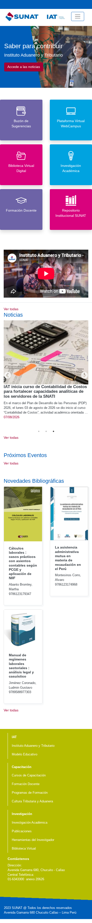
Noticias (56, 4)
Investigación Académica (29, 822)
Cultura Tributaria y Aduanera (32, 801)
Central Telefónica (88, 4)
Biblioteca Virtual (24, 848)
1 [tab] (38, 431)
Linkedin (25, 890)
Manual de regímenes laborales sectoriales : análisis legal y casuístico (21, 665)
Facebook (80, 4)
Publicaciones (22, 831)
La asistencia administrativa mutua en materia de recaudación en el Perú (68, 558)
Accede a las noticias (23, 67)
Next (82, 374)
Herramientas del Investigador (33, 840)
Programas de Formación (30, 792)
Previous (6, 374)
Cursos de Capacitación (29, 775)
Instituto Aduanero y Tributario (33, 745)
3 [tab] (53, 431)
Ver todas (11, 309)
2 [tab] (46, 431)
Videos (64, 4)
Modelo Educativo (24, 754)
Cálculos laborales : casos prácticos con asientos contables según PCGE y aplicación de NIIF (23, 563)
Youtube (72, 4)
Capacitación (21, 767)
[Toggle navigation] (77, 16)
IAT (14, 737)
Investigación (22, 814)
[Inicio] (36, 16)
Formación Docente (25, 784)
